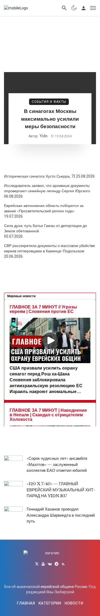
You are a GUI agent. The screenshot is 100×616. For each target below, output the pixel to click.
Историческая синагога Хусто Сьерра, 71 (39, 176)
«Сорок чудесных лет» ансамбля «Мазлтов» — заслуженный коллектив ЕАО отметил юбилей (57, 464)
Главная (26, 603)
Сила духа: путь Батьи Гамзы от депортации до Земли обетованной (45, 228)
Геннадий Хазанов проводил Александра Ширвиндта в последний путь (61, 515)
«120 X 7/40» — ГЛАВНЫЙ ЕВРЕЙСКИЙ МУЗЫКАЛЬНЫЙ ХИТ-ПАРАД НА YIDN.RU (61, 489)
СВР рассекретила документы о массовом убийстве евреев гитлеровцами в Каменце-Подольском (49, 248)
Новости (74, 603)
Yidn (43, 136)
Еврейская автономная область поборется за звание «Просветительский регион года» (43, 208)
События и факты (49, 102)
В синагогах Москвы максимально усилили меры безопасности (50, 119)
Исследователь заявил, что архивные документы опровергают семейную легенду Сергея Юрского (47, 188)
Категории (49, 603)
